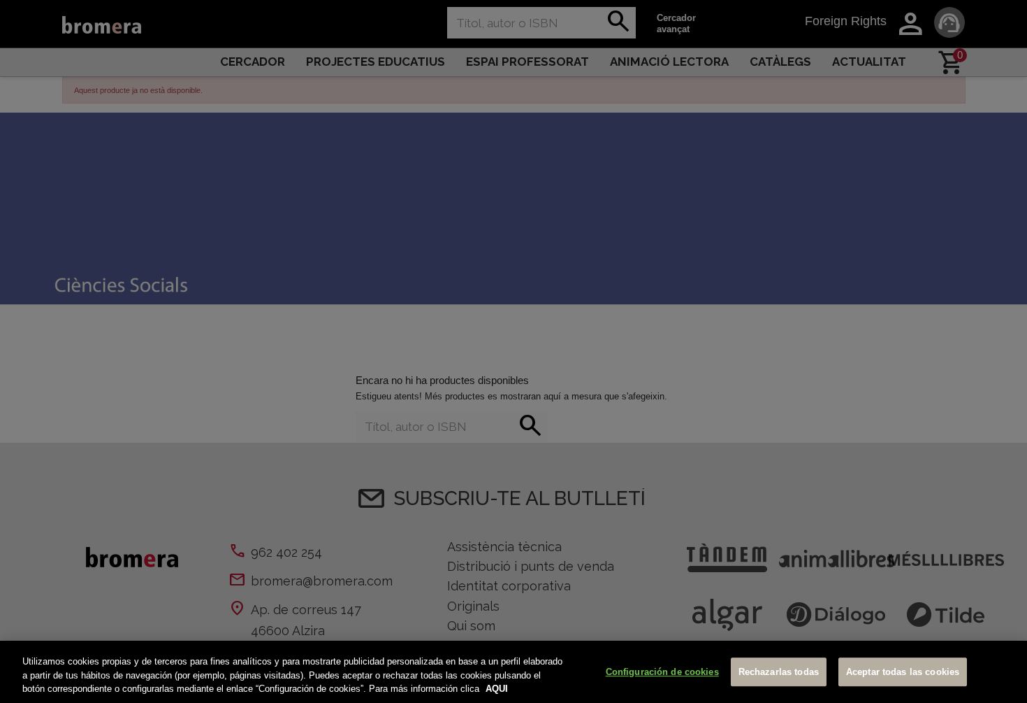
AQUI (497, 688)
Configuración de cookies (662, 672)
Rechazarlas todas (778, 672)
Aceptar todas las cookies (902, 672)
